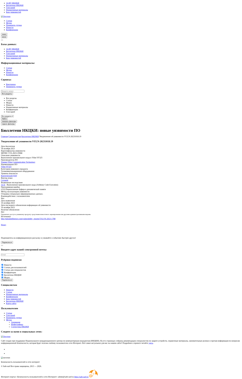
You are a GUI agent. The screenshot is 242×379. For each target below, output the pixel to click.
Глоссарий (10, 8)
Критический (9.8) (9, 176)
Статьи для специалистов (15, 270)
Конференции (12, 30)
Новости (9, 27)
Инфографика (17, 324)
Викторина (11, 84)
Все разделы (7, 94)
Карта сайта (11, 303)
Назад (3, 225)
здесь (151, 343)
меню (4, 37)
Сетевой (4, 180)
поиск (4, 34)
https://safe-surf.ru (81, 377)
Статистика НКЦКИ (20, 327)
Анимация (15, 322)
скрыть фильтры (8, 124)
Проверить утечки (14, 25)
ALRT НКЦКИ (12, 3)
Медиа (9, 23)
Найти (4, 119)
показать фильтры (9, 121)
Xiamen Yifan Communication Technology (18, 162)
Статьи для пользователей (15, 267)
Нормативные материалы (17, 10)
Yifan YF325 (6, 167)
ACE (3, 185)
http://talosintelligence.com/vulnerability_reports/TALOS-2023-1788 (28, 219)
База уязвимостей (13, 12)
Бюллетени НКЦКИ (14, 5)
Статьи (9, 21)
